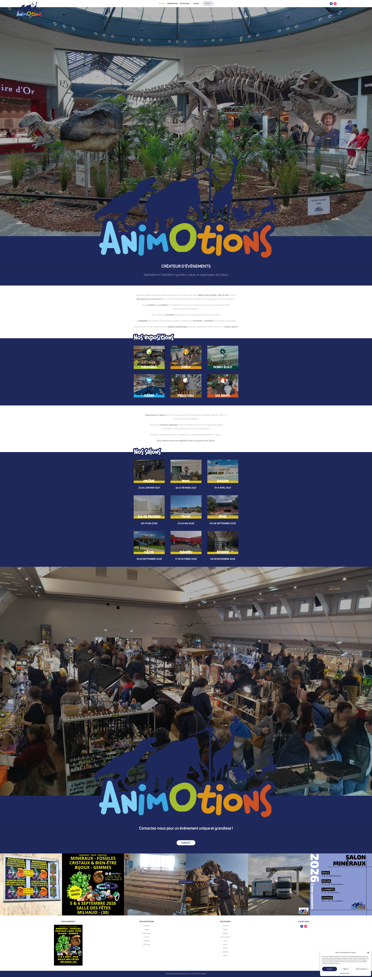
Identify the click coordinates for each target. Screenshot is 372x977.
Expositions (184, 3)
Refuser (345, 969)
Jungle (147, 929)
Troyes (225, 940)
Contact (208, 3)
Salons (196, 3)
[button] (368, 953)
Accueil (162, 3)
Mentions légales (185, 973)
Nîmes (225, 944)
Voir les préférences (361, 969)
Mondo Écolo (147, 933)
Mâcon (225, 948)
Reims (225, 929)
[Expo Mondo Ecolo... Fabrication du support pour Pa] (155, 884)
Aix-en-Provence (225, 937)
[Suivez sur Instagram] (335, 3)
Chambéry (225, 952)
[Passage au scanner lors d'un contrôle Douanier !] (279, 884)
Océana (146, 937)
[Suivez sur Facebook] (331, 3)
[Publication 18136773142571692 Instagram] (341, 884)
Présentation (172, 3)
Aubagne (225, 933)
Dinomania (146, 926)
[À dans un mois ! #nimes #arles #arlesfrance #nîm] (93, 884)
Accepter (329, 969)
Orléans (225, 926)
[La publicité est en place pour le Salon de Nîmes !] (31, 884)
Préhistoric (146, 940)
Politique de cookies (344, 973)
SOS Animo (146, 944)
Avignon (225, 955)
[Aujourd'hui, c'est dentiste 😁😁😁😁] (217, 884)
